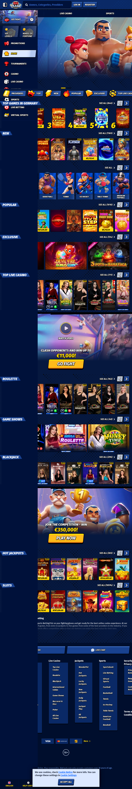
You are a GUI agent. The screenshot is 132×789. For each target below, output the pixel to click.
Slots (7, 585)
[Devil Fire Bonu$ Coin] (65, 255)
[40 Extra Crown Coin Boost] (42, 569)
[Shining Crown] (58, 601)
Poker (55, 710)
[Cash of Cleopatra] (74, 601)
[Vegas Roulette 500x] (94, 295)
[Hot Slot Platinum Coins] (58, 569)
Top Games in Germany (20, 103)
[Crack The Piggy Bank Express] (80, 118)
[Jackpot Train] (74, 569)
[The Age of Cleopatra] (58, 149)
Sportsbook (108, 667)
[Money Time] (66, 295)
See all (108, 167)
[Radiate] (122, 601)
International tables (58, 688)
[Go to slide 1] (63, 88)
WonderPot (84, 667)
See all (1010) (105, 204)
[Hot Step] (90, 221)
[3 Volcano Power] (42, 149)
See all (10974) (104, 585)
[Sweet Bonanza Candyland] (123, 295)
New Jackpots (83, 690)
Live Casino (66, 13)
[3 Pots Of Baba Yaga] (108, 255)
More (86, 741)
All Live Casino (56, 716)
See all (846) (105, 103)
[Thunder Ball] (101, 118)
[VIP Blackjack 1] (74, 473)
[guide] (32, 19)
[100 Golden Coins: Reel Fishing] (42, 221)
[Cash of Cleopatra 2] (122, 149)
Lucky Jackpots (83, 682)
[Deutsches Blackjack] (42, 473)
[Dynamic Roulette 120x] (108, 295)
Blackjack (11, 457)
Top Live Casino (15, 275)
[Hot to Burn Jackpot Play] (106, 569)
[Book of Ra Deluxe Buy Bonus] (90, 601)
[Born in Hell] (74, 221)
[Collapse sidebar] (5, 4)
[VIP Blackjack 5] (122, 473)
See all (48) (106, 419)
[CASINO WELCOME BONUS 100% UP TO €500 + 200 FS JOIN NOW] (66, 68)
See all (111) (106, 275)
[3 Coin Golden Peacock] (122, 569)
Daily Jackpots (83, 699)
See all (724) (106, 237)
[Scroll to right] (126, 103)
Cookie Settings (69, 775)
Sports (110, 13)
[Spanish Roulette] (94, 399)
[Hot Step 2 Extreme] (58, 118)
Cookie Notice (65, 772)
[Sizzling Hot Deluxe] (58, 221)
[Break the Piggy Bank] (106, 221)
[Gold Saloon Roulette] (80, 295)
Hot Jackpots (13, 553)
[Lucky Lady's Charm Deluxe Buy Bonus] (90, 569)
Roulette (10, 379)
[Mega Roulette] (51, 295)
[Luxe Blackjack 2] (58, 473)
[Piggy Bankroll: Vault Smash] (90, 149)
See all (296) (105, 457)
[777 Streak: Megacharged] (42, 601)
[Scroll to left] (120, 103)
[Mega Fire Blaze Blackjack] (90, 473)
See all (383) (105, 553)
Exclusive (10, 237)
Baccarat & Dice (58, 702)
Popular (9, 205)
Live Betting (108, 673)
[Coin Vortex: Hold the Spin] (106, 149)
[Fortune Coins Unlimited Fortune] (122, 221)
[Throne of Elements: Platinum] (74, 149)
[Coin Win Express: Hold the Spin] (122, 118)
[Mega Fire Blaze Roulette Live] (65, 438)
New (6, 133)
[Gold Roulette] (123, 399)
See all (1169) (105, 133)
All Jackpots (83, 716)
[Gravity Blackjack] (106, 473)
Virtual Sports (106, 680)
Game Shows (12, 419)
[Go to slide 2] (68, 88)
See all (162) (106, 379)
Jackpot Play (82, 707)
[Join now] (66, 68)
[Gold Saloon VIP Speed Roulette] (66, 399)
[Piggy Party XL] (106, 601)
